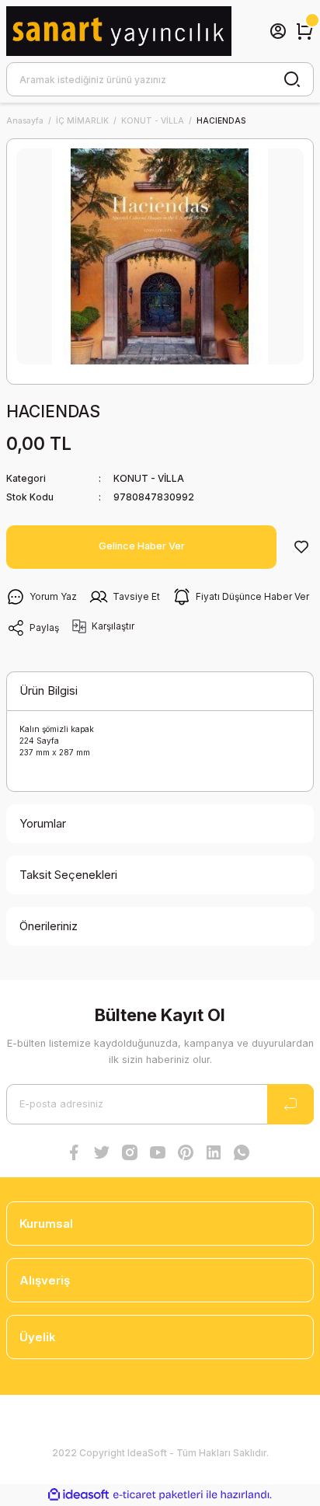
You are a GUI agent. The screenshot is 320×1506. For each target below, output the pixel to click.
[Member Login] (278, 31)
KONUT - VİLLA (148, 478)
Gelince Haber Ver (142, 546)
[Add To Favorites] (301, 547)
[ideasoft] (78, 1495)
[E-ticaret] (158, 1495)
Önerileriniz (48, 926)
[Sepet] (304, 31)
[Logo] (118, 31)
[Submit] (290, 1104)
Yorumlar (42, 823)
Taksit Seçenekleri (68, 874)
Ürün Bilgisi (48, 690)
